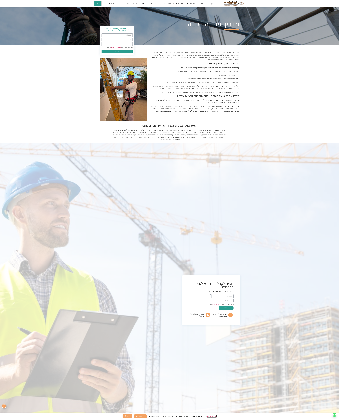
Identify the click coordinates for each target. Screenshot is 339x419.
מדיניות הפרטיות (116, 48)
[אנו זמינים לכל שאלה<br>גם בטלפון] (208, 315)
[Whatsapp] (334, 415)
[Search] (97, 3)
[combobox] (108, 3)
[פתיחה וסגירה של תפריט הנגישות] (4, 406)
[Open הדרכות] (176, 3)
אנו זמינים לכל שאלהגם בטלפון (197, 315)
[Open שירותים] (188, 3)
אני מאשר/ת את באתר (119, 48)
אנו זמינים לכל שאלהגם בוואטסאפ (219, 315)
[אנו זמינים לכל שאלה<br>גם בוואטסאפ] (230, 315)
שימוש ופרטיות (211, 416)
